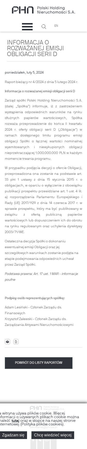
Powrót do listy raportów (38, 362)
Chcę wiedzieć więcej (53, 435)
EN (56, 26)
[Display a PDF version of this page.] (16, 341)
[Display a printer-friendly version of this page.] (7, 341)
